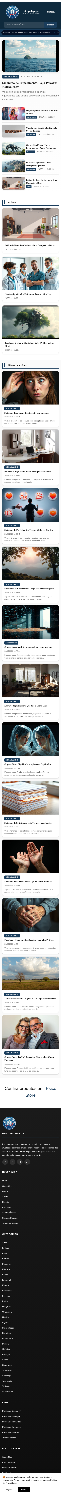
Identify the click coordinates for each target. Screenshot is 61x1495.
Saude (5, 1360)
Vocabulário (11, 77)
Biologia (5, 1248)
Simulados (7, 1370)
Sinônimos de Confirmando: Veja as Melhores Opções (29, 588)
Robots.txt (6, 1207)
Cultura (5, 1259)
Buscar (50, 24)
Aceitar (23, 1489)
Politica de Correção (11, 1416)
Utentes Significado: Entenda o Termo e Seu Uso (28, 294)
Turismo (6, 1386)
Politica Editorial (9, 1468)
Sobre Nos (7, 1457)
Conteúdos (7, 1186)
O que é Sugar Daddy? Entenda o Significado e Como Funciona (29, 1059)
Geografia (6, 1306)
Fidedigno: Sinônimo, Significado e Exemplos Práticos (29, 940)
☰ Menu (51, 12)
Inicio (4, 1181)
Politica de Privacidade (12, 1422)
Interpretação (31, 117)
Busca (5, 1191)
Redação (6, 1354)
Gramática (30, 152)
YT (27, 1161)
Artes (29, 186)
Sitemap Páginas (9, 1218)
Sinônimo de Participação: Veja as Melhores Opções (28, 530)
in (20, 1161)
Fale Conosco (8, 1462)
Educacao (6, 1269)
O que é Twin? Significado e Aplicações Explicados (27, 764)
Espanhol (6, 1280)
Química (6, 1349)
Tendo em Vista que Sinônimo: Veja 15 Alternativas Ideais (29, 344)
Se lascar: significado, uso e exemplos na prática (38, 164)
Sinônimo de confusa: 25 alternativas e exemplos (26, 412)
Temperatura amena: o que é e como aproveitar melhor (30, 998)
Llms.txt (5, 1202)
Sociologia (6, 1375)
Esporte (5, 1285)
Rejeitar (9, 1489)
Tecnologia (7, 1381)
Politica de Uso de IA (11, 1411)
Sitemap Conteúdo (10, 1223)
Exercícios (6, 1290)
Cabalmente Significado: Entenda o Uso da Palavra (42, 129)
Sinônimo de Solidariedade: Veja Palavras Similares (28, 881)
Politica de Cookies (10, 1432)
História (5, 1317)
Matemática (11, 643)
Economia (6, 1264)
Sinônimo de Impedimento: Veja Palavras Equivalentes (27, 33)
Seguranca (7, 1365)
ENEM (5, 1275)
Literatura (6, 1333)
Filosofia (6, 1296)
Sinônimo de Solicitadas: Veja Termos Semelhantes (27, 822)
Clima (4, 1253)
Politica (5, 1344)
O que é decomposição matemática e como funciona (28, 647)
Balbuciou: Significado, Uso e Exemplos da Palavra (27, 471)
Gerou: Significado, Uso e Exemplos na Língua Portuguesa (41, 147)
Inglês (5, 1322)
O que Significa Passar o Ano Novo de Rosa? (42, 112)
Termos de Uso (9, 1437)
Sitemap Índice (9, 1212)
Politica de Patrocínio (11, 1427)
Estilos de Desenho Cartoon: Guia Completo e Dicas (41, 181)
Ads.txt (5, 1197)
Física (5, 1301)
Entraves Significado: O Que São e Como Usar (25, 705)
